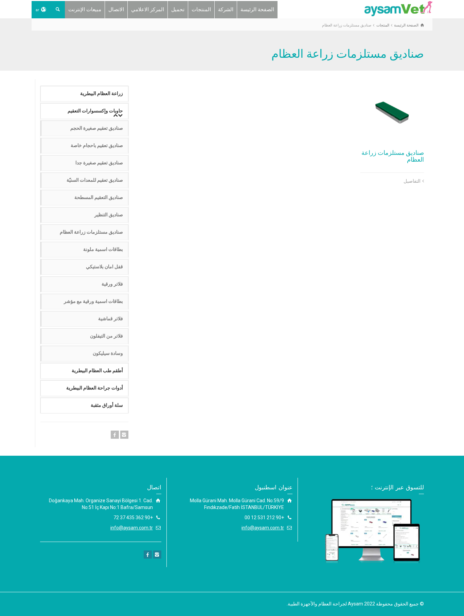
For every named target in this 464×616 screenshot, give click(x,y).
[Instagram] (124, 435)
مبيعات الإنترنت (84, 9)
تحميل (177, 9)
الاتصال (116, 9)
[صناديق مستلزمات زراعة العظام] (392, 111)
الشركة (225, 9)
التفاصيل (412, 181)
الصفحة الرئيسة (257, 9)
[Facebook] (115, 435)
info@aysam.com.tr (263, 527)
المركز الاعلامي (147, 9)
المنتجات (201, 9)
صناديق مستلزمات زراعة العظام (392, 156)
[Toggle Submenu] (118, 115)
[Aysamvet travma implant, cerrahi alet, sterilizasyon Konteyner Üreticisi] (398, 8)
